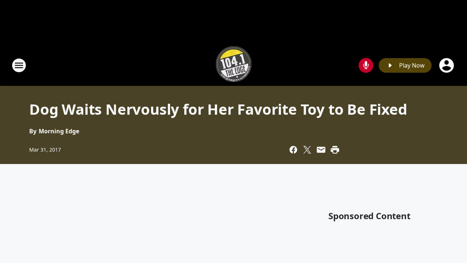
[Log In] (447, 65)
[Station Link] (234, 65)
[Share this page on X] (307, 150)
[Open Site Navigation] (19, 65)
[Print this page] (335, 150)
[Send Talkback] (366, 65)
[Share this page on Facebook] (293, 150)
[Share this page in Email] (321, 150)
